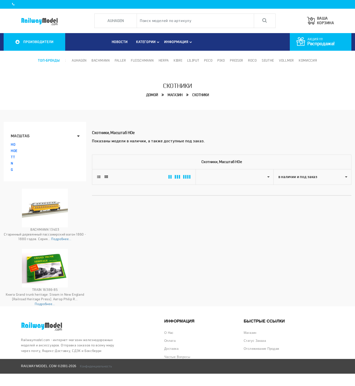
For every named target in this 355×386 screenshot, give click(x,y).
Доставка (171, 348)
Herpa (164, 60)
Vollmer (286, 60)
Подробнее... (61, 239)
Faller (120, 60)
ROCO (252, 60)
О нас (169, 333)
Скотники (200, 95)
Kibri (178, 60)
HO (13, 144)
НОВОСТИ (120, 42)
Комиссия (308, 60)
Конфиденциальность (96, 366)
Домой (152, 95)
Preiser (236, 60)
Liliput (193, 60)
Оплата (170, 341)
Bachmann (101, 60)
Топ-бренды (49, 60)
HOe (14, 150)
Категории (146, 42)
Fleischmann (142, 60)
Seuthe (268, 60)
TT (13, 157)
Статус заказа (255, 341)
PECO (208, 60)
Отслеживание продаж (261, 348)
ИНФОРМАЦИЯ (176, 42)
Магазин (175, 95)
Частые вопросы (177, 357)
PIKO (221, 60)
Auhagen (79, 60)
